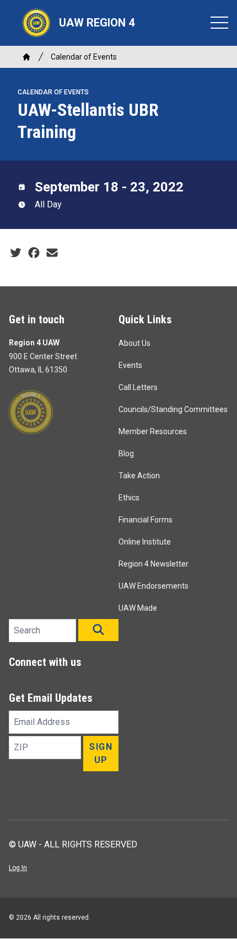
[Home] (26, 56)
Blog (126, 453)
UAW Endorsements (153, 585)
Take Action (139, 475)
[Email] (52, 253)
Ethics (128, 497)
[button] (98, 630)
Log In (18, 868)
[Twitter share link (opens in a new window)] (16, 253)
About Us (134, 343)
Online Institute (144, 541)
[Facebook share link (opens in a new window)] (34, 253)
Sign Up (100, 753)
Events (130, 365)
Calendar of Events (84, 56)
